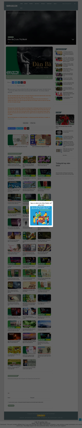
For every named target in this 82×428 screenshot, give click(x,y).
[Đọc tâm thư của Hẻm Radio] (41, 225)
